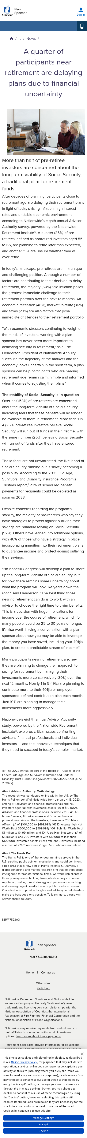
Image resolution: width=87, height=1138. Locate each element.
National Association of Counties (26, 1011)
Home (30, 972)
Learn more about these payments (38, 1036)
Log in (81, 14)
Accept (43, 1124)
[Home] (11, 38)
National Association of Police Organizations (33, 1020)
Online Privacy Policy (24, 1062)
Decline (43, 1131)
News (31, 38)
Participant (43, 988)
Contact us (48, 972)
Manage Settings (43, 1118)
